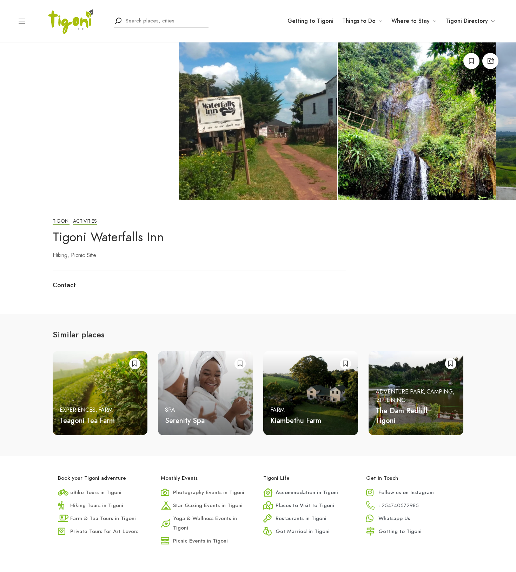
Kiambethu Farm (295, 421)
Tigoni (61, 221)
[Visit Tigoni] (70, 20)
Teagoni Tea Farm (87, 421)
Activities (85, 221)
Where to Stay (410, 21)
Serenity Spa (185, 421)
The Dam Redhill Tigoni (402, 416)
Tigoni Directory (466, 21)
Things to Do (359, 21)
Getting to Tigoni (310, 21)
